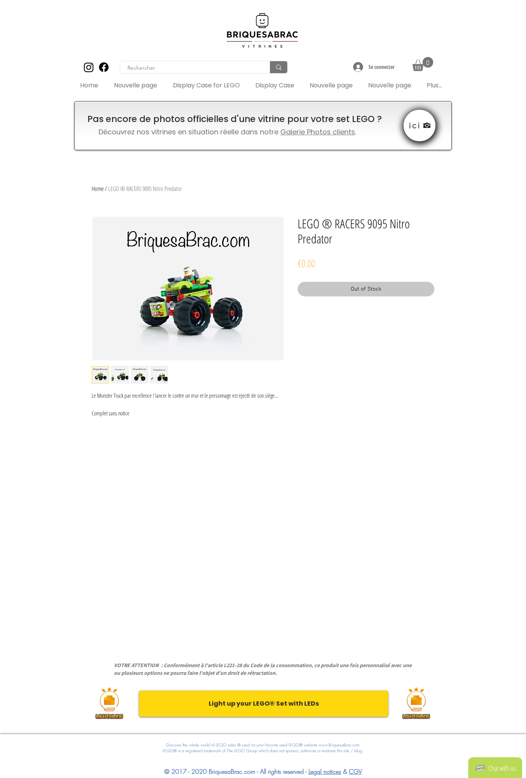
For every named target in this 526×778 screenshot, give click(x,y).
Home (98, 188)
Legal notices (324, 771)
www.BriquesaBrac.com (339, 745)
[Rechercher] (278, 67)
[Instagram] (88, 67)
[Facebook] (103, 67)
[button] (422, 64)
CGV (355, 771)
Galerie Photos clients (317, 132)
